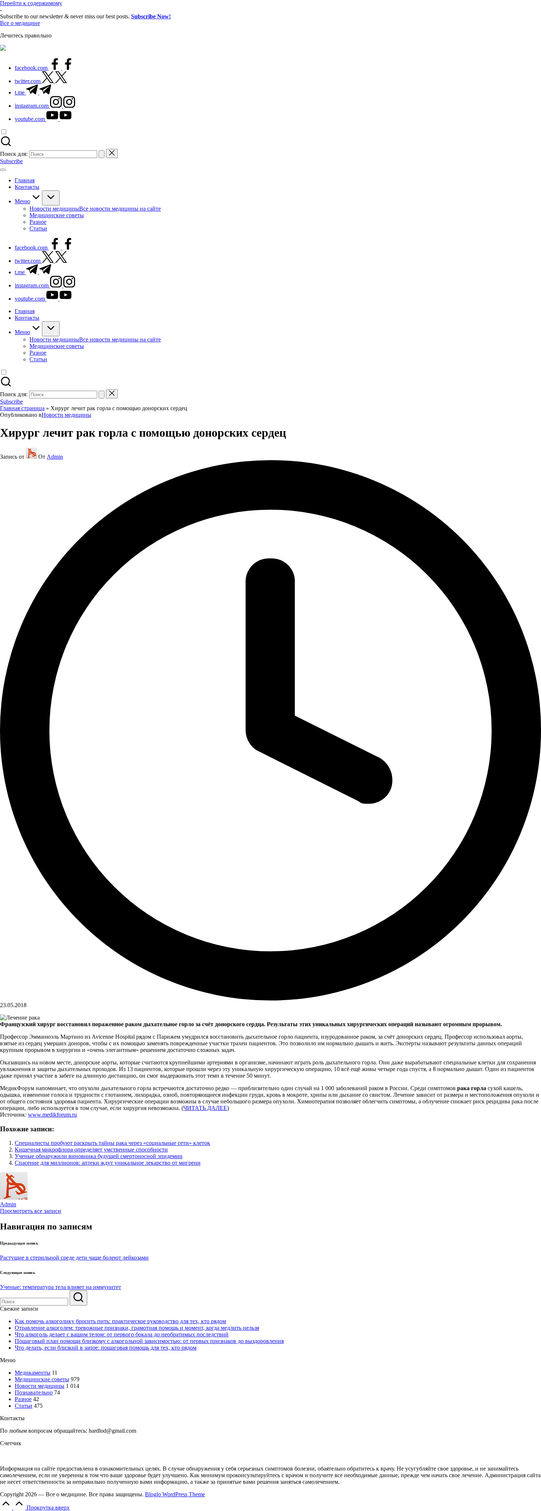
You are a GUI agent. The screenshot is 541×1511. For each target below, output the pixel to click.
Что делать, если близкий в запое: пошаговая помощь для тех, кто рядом (106, 1347)
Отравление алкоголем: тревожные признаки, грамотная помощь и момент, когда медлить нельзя (137, 1328)
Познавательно (34, 1392)
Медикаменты (32, 1372)
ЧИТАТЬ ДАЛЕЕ (205, 1108)
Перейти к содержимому (31, 3)
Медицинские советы (42, 1379)
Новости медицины (66, 415)
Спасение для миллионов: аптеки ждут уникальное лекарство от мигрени (108, 1163)
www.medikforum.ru (52, 1114)
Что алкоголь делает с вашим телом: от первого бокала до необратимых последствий (122, 1334)
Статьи (23, 1406)
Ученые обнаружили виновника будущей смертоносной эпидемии (99, 1156)
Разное (23, 1399)
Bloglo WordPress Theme (175, 1494)
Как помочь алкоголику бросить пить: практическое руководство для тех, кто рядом (120, 1321)
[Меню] (3, 170)
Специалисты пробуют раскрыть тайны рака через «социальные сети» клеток (112, 1143)
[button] (102, 154)
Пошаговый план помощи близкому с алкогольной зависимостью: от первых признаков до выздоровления (149, 1341)
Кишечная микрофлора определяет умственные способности (91, 1149)
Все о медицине (20, 23)
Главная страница (22, 408)
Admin (8, 1204)
